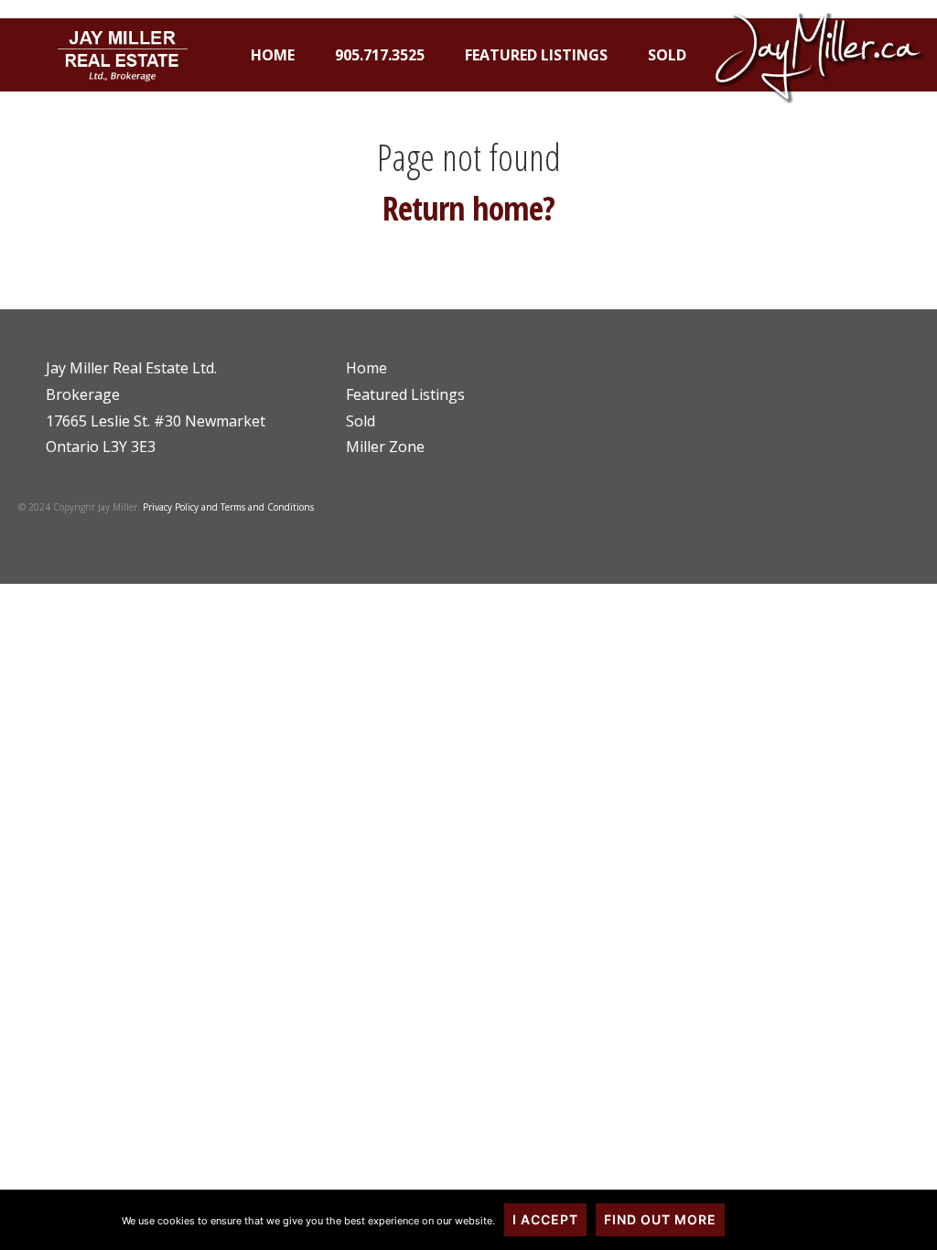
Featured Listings (536, 55)
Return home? (468, 208)
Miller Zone (385, 446)
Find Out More (660, 1219)
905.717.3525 (380, 55)
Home (273, 55)
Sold (667, 55)
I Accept (545, 1219)
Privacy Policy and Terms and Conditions (228, 507)
